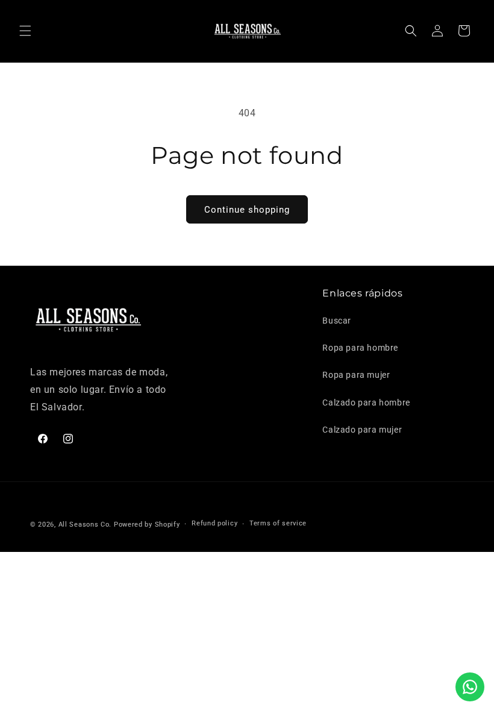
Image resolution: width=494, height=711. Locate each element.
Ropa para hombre (360, 347)
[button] (25, 30)
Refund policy (214, 523)
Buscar (336, 320)
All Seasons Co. (85, 524)
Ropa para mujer (356, 375)
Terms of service (278, 523)
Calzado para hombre (366, 402)
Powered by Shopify (147, 524)
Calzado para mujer (362, 429)
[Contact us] (469, 686)
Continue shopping (247, 209)
